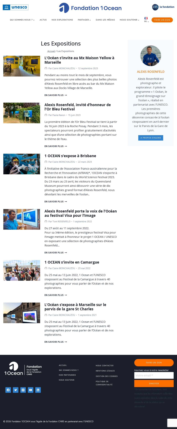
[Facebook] (8, 390)
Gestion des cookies (107, 376)
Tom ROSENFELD (61, 221)
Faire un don (162, 20)
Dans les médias (105, 19)
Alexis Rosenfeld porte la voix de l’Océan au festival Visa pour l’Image (81, 213)
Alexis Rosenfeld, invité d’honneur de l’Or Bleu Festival (78, 107)
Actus (43, 19)
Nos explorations (62, 19)
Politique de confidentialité (104, 383)
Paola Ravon (58, 115)
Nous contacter (105, 365)
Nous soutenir (66, 380)
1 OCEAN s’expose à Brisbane (70, 155)
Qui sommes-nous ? (69, 370)
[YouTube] (30, 390)
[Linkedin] (38, 390)
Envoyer (154, 383)
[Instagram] (23, 390)
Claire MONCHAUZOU (63, 68)
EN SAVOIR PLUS (56, 95)
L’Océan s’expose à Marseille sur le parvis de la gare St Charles (75, 306)
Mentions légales (105, 371)
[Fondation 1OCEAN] (90, 8)
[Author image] (46, 68)
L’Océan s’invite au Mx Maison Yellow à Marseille (79, 60)
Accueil (63, 365)
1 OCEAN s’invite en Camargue (72, 262)
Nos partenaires (67, 375)
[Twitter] (15, 390)
